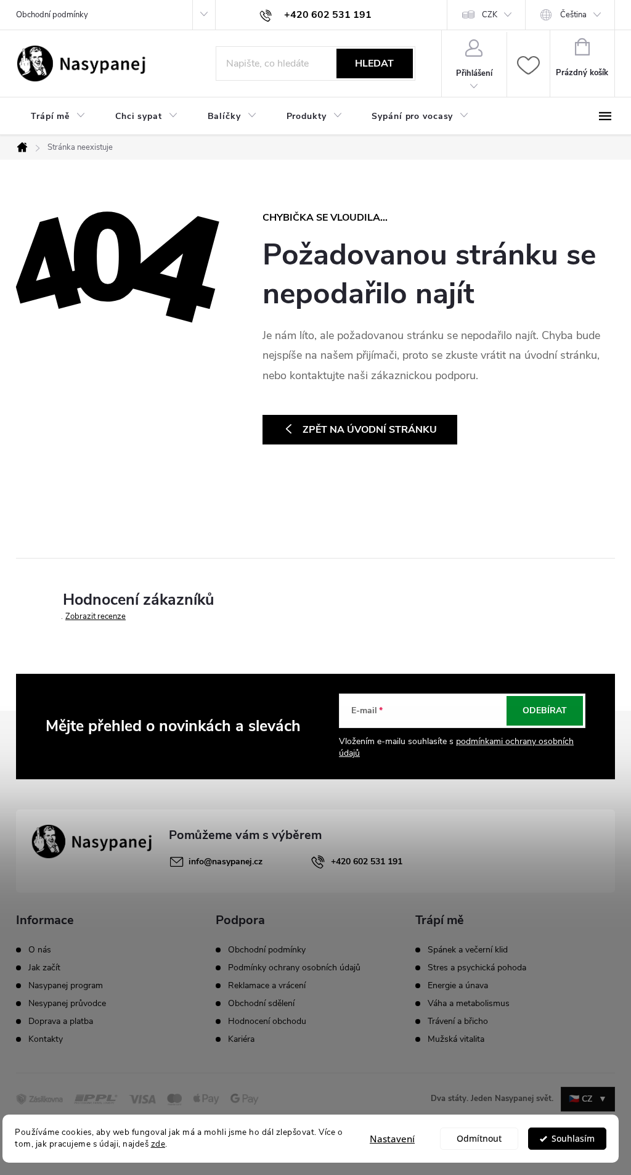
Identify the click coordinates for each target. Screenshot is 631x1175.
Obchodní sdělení (261, 1003)
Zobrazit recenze (95, 616)
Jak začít (44, 968)
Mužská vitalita (456, 1039)
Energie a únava (458, 986)
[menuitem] (58, 116)
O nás (39, 950)
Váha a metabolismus (469, 1004)
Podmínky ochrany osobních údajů (294, 967)
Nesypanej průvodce (67, 1004)
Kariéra (241, 1039)
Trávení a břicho (458, 1021)
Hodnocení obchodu (267, 1021)
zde (158, 1144)
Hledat (374, 63)
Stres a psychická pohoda (477, 968)
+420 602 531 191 (366, 861)
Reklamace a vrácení (267, 985)
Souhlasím (573, 1138)
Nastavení (392, 1138)
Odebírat (545, 710)
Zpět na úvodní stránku (370, 429)
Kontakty (45, 1039)
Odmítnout (479, 1138)
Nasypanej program (65, 986)
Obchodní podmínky (52, 14)
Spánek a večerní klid (468, 950)
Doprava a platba (60, 1021)
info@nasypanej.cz (226, 861)
